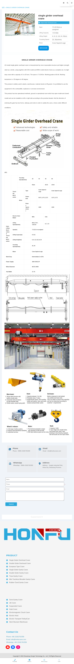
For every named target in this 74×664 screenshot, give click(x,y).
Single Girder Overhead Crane (49, 22)
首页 (3, 7)
